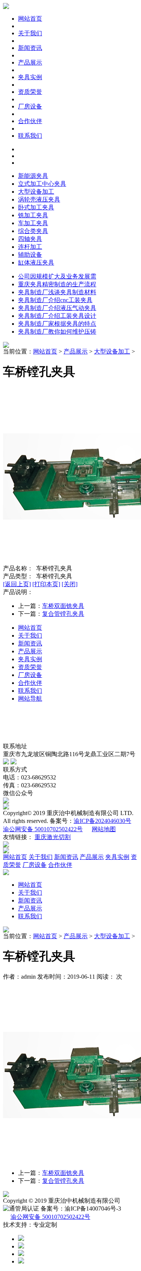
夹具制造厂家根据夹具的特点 (57, 323)
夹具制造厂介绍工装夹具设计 (57, 316)
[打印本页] (46, 584)
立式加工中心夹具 (42, 183)
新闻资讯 (30, 48)
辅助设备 (30, 254)
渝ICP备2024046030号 (102, 821)
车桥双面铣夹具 (63, 606)
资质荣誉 (30, 92)
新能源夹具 (33, 176)
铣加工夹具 (33, 215)
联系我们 (30, 135)
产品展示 (30, 62)
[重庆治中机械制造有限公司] (6, 7)
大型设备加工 (36, 191)
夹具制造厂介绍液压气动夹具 (57, 308)
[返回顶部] (21, 1261)
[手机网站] (14, 762)
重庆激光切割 (53, 837)
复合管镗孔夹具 (63, 614)
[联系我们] (6, 346)
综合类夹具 (33, 231)
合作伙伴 (30, 121)
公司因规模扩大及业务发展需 (57, 276)
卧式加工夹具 (36, 207)
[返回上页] (17, 584)
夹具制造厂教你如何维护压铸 (57, 331)
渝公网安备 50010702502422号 (43, 829)
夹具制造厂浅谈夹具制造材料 (57, 292)
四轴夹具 (30, 239)
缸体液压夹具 (36, 262)
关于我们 (30, 33)
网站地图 (104, 829)
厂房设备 (30, 106)
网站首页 (30, 18)
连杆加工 (30, 247)
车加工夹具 (33, 223)
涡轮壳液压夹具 (39, 199)
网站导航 (30, 698)
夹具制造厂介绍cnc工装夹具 (55, 300)
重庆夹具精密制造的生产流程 (57, 284)
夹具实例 (30, 77)
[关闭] (69, 584)
